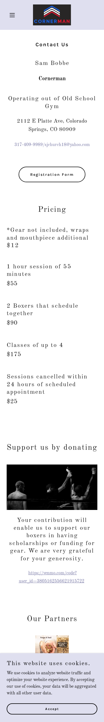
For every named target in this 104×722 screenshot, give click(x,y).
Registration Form (52, 174)
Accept (52, 709)
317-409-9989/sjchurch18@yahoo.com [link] (52, 145)
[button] (13, 15)
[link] (52, 14)
